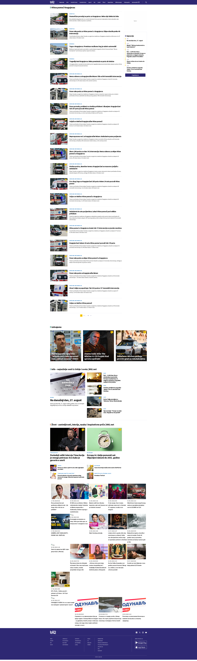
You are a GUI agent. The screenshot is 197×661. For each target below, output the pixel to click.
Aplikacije (100, 646)
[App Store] (141, 647)
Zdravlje (65, 638)
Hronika (71, 44)
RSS (99, 648)
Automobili (78, 642)
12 (91, 473)
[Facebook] (136, 632)
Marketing (100, 638)
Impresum (100, 640)
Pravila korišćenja (103, 642)
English (89, 642)
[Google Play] (141, 643)
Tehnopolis (87, 351)
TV (88, 640)
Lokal (76, 644)
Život (51, 644)
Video (88, 638)
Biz (51, 642)
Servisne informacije (75, 74)
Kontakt (100, 650)
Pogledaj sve (135, 75)
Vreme (89, 644)
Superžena (65, 644)
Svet (104, 373)
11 (79, 332)
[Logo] (52, 2)
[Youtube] (146, 632)
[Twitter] (140, 632)
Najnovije (61, 2)
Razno (52, 397)
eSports (77, 638)
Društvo (71, 14)
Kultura (65, 642)
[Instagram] (143, 632)
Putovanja (65, 640)
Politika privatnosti (103, 644)
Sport (51, 640)
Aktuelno (90, 452)
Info (51, 638)
